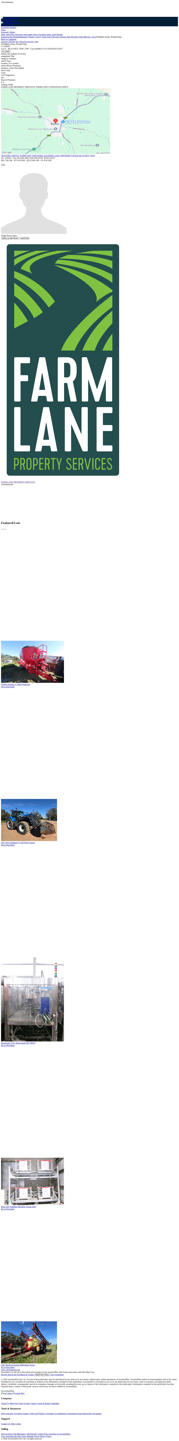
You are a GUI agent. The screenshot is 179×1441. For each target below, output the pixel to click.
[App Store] (6, 1393)
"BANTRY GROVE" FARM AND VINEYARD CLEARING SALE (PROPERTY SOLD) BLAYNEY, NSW (48, 156)
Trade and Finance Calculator (42, 1413)
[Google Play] (18, 1393)
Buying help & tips (9, 1375)
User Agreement (57, 1375)
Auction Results (12, 37)
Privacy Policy (46, 1436)
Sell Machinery (19, 1434)
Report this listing (41, 1375)
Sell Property (31, 1434)
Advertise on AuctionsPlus (59, 1434)
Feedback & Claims (25, 1375)
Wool (3, 30)
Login (3, 20)
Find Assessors (7, 1413)
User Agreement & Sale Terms (13, 1436)
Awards (26, 1403)
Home (3, 37)
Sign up (10, 20)
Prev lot (10, 42)
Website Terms (33, 1436)
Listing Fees (43, 1434)
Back (8, 39)
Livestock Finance (8, 27)
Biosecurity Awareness (92, 1413)
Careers (33, 1403)
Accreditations (60, 1413)
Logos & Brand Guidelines (48, 1403)
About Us (5, 1403)
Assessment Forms (74, 1413)
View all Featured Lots (10, 1370)
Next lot (29, 42)
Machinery (23, 37)
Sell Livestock (7, 1434)
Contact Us (5, 1424)
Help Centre (16, 1424)
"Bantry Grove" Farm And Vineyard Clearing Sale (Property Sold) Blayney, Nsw (62, 37)
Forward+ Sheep (8, 32)
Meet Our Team (16, 1403)
